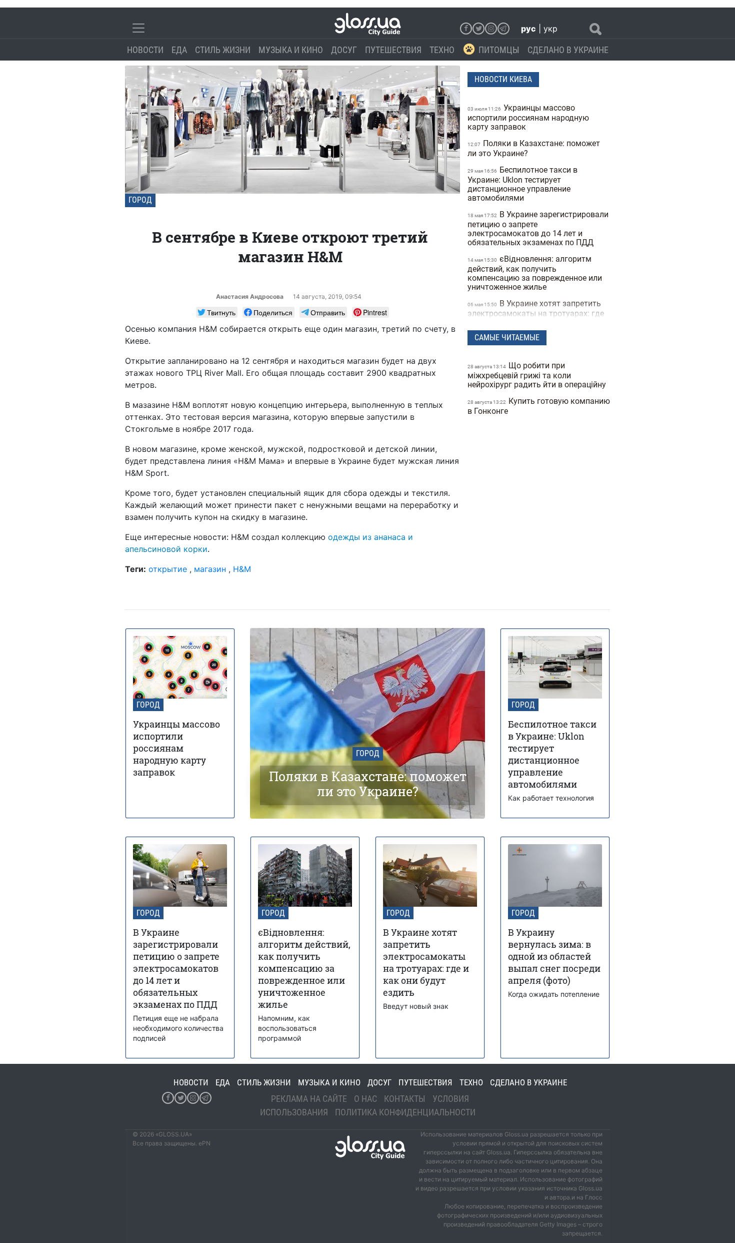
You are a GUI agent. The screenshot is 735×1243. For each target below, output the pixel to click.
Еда (179, 50)
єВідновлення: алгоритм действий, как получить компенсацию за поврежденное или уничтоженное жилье (535, 273)
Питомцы (499, 50)
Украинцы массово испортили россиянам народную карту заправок (528, 117)
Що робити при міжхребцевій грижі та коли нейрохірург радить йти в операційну (538, 375)
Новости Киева (503, 79)
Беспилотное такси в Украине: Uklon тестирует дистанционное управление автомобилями (523, 184)
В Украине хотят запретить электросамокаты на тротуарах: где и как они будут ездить (536, 313)
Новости (145, 50)
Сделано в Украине (568, 50)
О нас (365, 1098)
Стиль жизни (222, 50)
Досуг (344, 50)
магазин (210, 569)
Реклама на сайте (309, 1098)
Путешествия (393, 50)
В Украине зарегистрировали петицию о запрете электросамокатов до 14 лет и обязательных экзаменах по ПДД (538, 228)
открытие (167, 569)
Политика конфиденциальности (405, 1112)
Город (140, 200)
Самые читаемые (507, 337)
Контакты (405, 1098)
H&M (242, 569)
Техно (442, 50)
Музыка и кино (290, 50)
